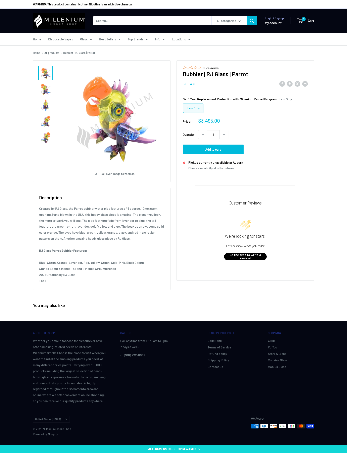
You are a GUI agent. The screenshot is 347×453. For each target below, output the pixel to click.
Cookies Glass (278, 360)
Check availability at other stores (211, 168)
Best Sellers (107, 39)
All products (51, 52)
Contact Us (215, 367)
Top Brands (136, 39)
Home (37, 39)
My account (273, 23)
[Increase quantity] (224, 134)
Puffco (272, 347)
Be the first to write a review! (245, 256)
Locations (179, 39)
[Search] (252, 20)
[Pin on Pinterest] (290, 83)
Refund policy (217, 353)
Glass (84, 39)
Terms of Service (219, 347)
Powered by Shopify (45, 434)
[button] (173, 449)
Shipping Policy (218, 360)
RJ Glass (189, 84)
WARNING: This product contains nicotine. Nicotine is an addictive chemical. (83, 4)
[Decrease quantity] (202, 134)
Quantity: (189, 134)
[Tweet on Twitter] (297, 83)
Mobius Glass (277, 367)
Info (157, 39)
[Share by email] (305, 83)
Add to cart (213, 149)
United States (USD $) (48, 419)
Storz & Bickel (277, 353)
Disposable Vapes (60, 39)
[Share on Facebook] (282, 83)
